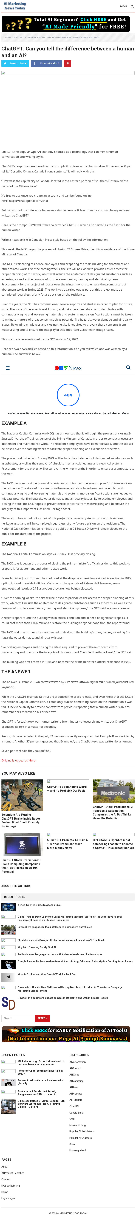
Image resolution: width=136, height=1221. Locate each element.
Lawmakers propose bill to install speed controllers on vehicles (55, 927)
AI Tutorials (75, 1099)
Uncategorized (77, 1150)
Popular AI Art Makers (81, 1131)
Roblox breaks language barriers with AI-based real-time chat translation (60, 954)
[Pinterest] (67, 63)
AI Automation (77, 1062)
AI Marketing (76, 1081)
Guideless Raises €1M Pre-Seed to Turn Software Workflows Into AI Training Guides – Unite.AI (41, 1104)
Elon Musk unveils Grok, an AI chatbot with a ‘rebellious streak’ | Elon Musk (61, 940)
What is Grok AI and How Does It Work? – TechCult (47, 974)
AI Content (75, 1068)
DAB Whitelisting (10, 1185)
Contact (5, 1179)
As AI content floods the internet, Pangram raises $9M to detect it (37, 1093)
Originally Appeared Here (18, 760)
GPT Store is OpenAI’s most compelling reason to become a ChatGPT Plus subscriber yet (113, 843)
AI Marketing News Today (72, 1213)
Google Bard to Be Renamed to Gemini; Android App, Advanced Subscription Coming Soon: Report (75, 961)
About (4, 1166)
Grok (72, 1118)
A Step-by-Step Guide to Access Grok (39, 905)
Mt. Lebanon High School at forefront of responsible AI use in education (41, 1063)
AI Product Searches (12, 1173)
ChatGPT (19, 37)
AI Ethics (74, 1074)
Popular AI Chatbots (80, 1137)
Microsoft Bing (77, 1125)
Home (8, 37)
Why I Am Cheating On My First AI (37, 947)
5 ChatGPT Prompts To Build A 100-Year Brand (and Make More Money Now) (67, 843)
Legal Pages (8, 1198)
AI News (73, 1087)
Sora (72, 1144)
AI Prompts (75, 1093)
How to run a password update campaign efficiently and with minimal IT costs (63, 997)
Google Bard (76, 1112)
